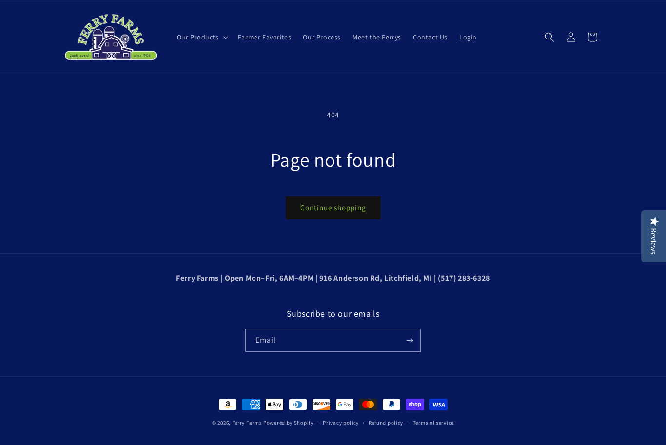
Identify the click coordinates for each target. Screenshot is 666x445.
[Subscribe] (409, 340)
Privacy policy (341, 422)
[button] (201, 37)
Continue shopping (333, 207)
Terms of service (433, 422)
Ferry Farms (247, 422)
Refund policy (386, 422)
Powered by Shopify (288, 422)
